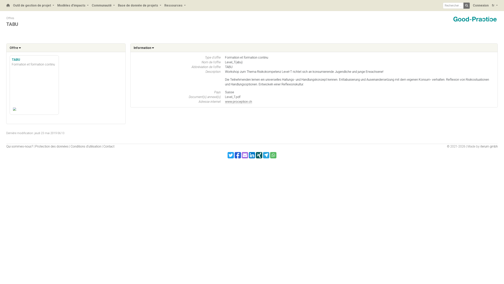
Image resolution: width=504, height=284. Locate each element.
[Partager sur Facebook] (238, 155)
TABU (16, 60)
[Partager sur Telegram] (266, 155)
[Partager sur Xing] (259, 155)
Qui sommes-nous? (19, 146)
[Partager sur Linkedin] (252, 155)
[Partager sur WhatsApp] (273, 155)
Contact (108, 146)
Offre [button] (14, 48)
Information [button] (143, 48)
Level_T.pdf (232, 97)
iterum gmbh (489, 146)
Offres (10, 18)
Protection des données (52, 146)
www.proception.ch (238, 102)
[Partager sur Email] (245, 155)
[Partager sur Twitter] (231, 155)
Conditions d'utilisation (86, 146)
